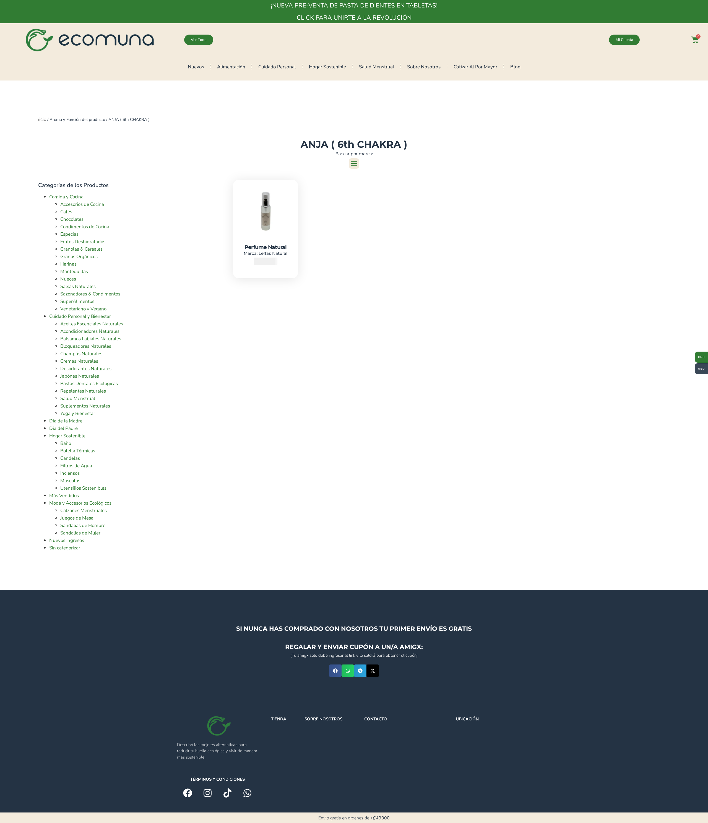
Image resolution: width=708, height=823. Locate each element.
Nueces (68, 279)
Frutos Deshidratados (82, 241)
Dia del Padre (63, 428)
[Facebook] (187, 793)
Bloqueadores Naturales (85, 346)
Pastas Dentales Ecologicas (89, 383)
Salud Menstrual (376, 67)
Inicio (40, 119)
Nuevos (196, 67)
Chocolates (72, 219)
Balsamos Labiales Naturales (90, 339)
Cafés (66, 212)
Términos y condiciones (217, 779)
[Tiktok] (227, 793)
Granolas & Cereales (81, 249)
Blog (515, 67)
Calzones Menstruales (83, 510)
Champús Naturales (81, 354)
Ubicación (467, 719)
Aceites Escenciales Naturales (91, 324)
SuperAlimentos (77, 301)
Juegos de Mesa (76, 518)
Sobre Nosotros (424, 67)
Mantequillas (74, 271)
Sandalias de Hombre (82, 525)
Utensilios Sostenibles (83, 488)
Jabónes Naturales (79, 376)
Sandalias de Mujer (80, 533)
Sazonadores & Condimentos (90, 294)
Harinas (68, 264)
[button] (354, 163)
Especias (69, 234)
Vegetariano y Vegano (83, 309)
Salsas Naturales (78, 286)
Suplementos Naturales (85, 406)
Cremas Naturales (79, 361)
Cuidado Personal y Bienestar (80, 316)
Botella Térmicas (77, 451)
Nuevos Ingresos (66, 540)
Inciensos (70, 473)
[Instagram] (207, 793)
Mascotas (70, 480)
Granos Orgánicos (79, 256)
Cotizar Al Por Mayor (475, 67)
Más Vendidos (64, 495)
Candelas (70, 458)
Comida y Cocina (66, 197)
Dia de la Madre (65, 421)
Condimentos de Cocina (84, 227)
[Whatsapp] (247, 793)
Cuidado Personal (277, 67)
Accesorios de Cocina (82, 204)
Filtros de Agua (76, 466)
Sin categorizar (64, 548)
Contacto (375, 719)
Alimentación (231, 67)
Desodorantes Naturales (85, 368)
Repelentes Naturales (83, 391)
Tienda (278, 719)
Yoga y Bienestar (77, 413)
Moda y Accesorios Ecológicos (80, 503)
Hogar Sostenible (327, 67)
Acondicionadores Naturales (89, 331)
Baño (65, 443)
